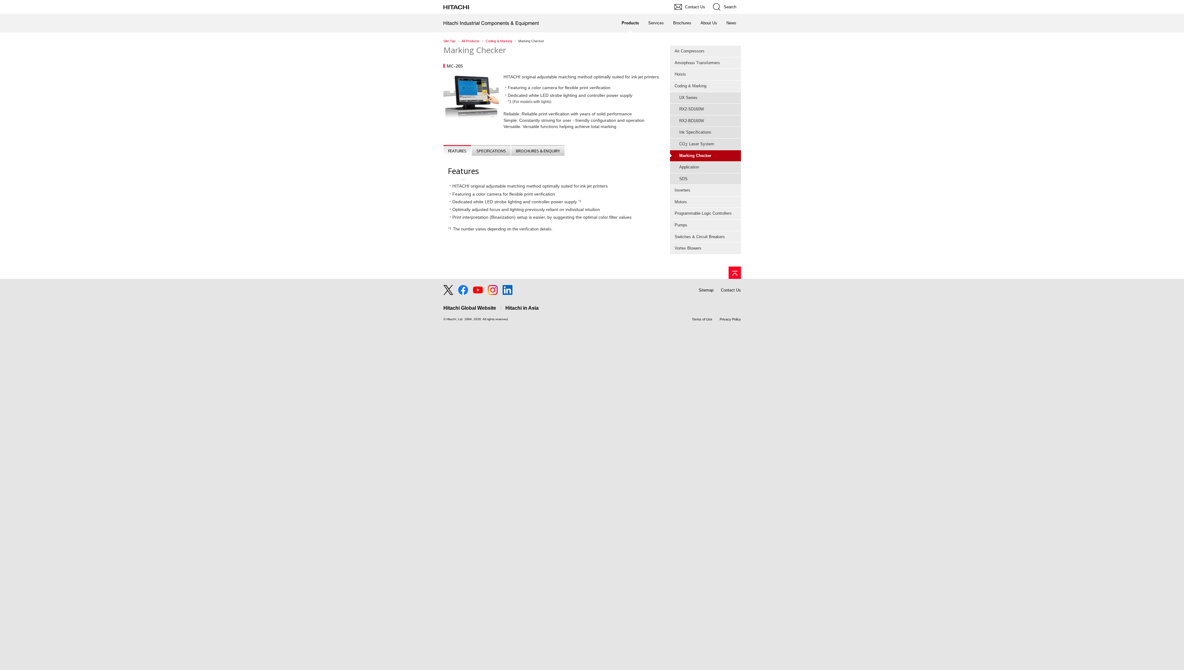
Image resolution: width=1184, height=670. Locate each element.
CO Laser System (696, 144)
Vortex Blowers (688, 248)
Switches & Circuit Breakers (700, 236)
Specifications (491, 151)
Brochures (682, 23)
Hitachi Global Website (469, 308)
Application (689, 167)
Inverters (682, 190)
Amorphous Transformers (697, 62)
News (731, 23)
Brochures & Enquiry (538, 151)
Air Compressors (690, 51)
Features (457, 151)
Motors (681, 202)
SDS (683, 178)
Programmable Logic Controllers (703, 213)
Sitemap (706, 290)
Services (656, 23)
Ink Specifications (695, 132)
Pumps (681, 225)
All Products (470, 41)
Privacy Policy (730, 319)
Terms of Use (702, 319)
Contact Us (731, 290)
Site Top (449, 41)
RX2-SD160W (691, 109)
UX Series (688, 97)
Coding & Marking (499, 41)
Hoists (680, 74)
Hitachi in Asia (522, 308)
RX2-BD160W (691, 120)
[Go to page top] (735, 273)
